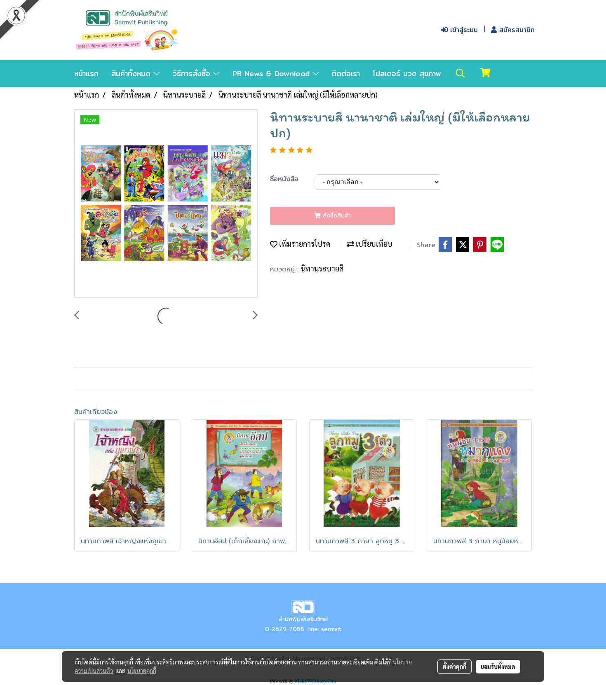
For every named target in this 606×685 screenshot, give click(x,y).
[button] (460, 73)
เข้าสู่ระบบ (463, 30)
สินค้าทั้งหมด (132, 73)
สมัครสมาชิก (516, 30)
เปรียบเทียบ (373, 243)
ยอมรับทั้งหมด (498, 666)
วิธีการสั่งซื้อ (193, 73)
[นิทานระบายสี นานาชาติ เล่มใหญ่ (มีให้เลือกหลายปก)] (166, 204)
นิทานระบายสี (322, 268)
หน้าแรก (86, 73)
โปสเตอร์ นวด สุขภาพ (407, 73)
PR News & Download (272, 73)
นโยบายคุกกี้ (141, 670)
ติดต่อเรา (345, 73)
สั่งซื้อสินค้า (336, 215)
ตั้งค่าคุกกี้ (454, 666)
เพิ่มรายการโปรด (304, 243)
